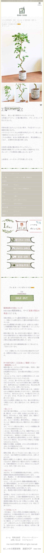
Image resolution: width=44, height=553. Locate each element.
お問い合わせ (15, 540)
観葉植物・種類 (29, 20)
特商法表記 (16, 537)
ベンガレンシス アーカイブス (11, 22)
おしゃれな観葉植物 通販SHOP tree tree (22, 548)
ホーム (8, 537)
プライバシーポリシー (30, 537)
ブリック (6, 26)
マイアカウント (27, 540)
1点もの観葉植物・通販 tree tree (12, 20)
